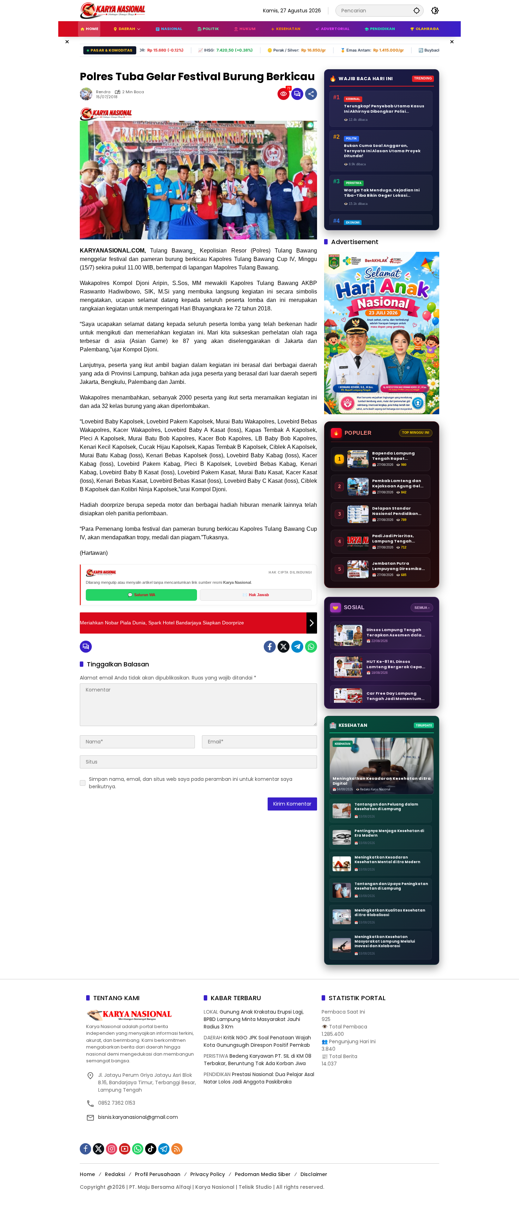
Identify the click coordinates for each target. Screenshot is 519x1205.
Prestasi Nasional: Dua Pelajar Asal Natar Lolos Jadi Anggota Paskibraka (259, 1078)
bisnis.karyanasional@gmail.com (138, 1117)
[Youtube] (124, 1148)
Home (87, 1174)
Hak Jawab (256, 595)
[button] (417, 10)
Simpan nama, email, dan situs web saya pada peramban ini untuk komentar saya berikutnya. (190, 783)
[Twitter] (284, 647)
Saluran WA (141, 595)
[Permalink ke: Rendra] (88, 94)
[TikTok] (150, 1148)
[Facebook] (270, 647)
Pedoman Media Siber (263, 1174)
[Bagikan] (311, 94)
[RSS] (177, 1148)
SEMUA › (421, 608)
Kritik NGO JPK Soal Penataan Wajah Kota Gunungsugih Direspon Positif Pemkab (257, 1041)
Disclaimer (313, 1174)
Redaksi (115, 1174)
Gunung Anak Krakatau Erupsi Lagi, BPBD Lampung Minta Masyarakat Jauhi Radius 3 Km (254, 1019)
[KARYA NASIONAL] (112, 10)
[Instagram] (111, 1148)
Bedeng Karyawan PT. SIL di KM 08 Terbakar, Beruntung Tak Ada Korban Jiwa (257, 1059)
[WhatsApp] (311, 647)
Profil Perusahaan (157, 1174)
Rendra (103, 92)
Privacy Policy (207, 1174)
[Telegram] (297, 647)
